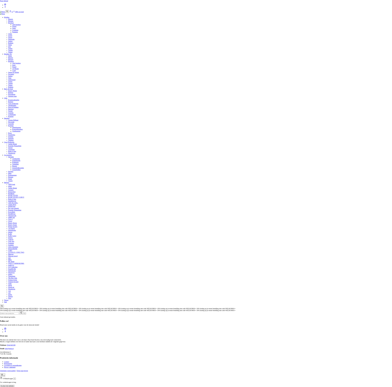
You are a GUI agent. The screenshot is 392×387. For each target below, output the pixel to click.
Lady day (11, 241)
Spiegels (11, 138)
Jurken (10, 41)
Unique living (12, 280)
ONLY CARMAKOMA (16, 263)
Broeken (11, 23)
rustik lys (11, 265)
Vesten (10, 52)
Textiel (10, 111)
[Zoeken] (7, 11)
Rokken (10, 43)
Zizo (9, 298)
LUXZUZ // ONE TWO (16, 252)
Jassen (10, 37)
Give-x (10, 219)
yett (9, 293)
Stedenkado (12, 271)
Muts (9, 173)
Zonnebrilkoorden (18, 168)
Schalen (10, 137)
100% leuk (11, 184)
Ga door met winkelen (7, 386)
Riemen (10, 177)
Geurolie (11, 124)
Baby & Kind (8, 89)
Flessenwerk (12, 216)
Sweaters (11, 74)
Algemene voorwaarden (8, 371)
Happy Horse (12, 91)
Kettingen (15, 162)
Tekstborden (12, 105)
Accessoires (8, 155)
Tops (9, 78)
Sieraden (11, 157)
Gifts (5, 98)
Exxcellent (11, 212)
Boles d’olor (12, 151)
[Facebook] (5, 7)
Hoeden (10, 171)
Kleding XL (8, 54)
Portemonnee (12, 175)
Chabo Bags (12, 204)
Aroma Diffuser (13, 120)
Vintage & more (13, 282)
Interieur (11, 109)
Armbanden (16, 159)
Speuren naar (12, 96)
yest (9, 291)
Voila (10, 283)
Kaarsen (10, 116)
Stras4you (11, 272)
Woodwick (11, 153)
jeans (14, 65)
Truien (10, 48)
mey (9, 258)
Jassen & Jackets (13, 72)
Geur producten (13, 103)
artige (10, 186)
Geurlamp (11, 149)
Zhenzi (10, 296)
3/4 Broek (15, 69)
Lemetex (11, 245)
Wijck (10, 285)
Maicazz (11, 254)
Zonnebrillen (16, 170)
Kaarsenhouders (17, 129)
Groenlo (10, 113)
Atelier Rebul (12, 144)
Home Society (12, 227)
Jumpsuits (11, 39)
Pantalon (15, 32)
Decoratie (11, 122)
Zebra (10, 294)
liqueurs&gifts (12, 249)
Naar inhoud (4, 1)
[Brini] (2, 12)
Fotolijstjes (11, 135)
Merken (6, 182)
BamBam (11, 193)
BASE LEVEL (13, 195)
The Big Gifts (12, 278)
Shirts (10, 45)
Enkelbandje (16, 160)
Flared (14, 26)
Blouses (10, 21)
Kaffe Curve (12, 236)
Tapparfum (11, 276)
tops (9, 47)
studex (10, 274)
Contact (6, 362)
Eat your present (13, 208)
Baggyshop (12, 192)
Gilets (10, 34)
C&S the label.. (13, 203)
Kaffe (10, 234)
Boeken (10, 92)
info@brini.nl (9, 348)
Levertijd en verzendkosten (13, 365)
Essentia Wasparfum (14, 146)
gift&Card (11, 217)
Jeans (14, 28)
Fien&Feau (11, 214)
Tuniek (10, 50)
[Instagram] (5, 5)
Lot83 (10, 250)
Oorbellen (15, 164)
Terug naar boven (22, 371)
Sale (5, 302)
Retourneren (8, 363)
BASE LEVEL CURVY (16, 197)
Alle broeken (16, 25)
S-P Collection (12, 267)
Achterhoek (12, 114)
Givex (10, 221)
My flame (11, 261)
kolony (10, 238)
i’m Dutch (11, 228)
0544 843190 (11, 345)
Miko (10, 260)
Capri (14, 70)
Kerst (10, 133)
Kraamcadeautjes (13, 100)
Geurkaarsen (16, 131)
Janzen (10, 148)
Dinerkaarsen (16, 127)
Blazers (10, 19)
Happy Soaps (12, 225)
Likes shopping (13, 247)
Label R (10, 239)
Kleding (6, 17)
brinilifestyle (12, 201)
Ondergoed (11, 80)
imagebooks (12, 230)
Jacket (10, 36)
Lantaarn (11, 243)
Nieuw (6, 300)
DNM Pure (11, 206)
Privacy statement (9, 367)
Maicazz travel (13, 256)
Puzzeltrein (11, 94)
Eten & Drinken (13, 107)
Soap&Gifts (12, 269)
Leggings (15, 30)
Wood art (11, 287)
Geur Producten (9, 142)
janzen (10, 232)
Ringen (14, 166)
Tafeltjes (11, 140)
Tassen (10, 181)
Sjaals (10, 179)
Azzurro (10, 190)
